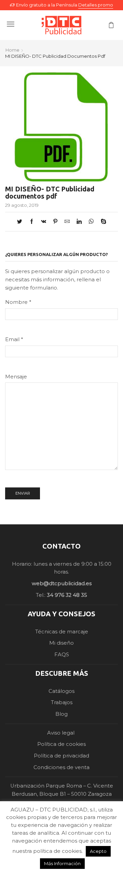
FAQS (61, 655)
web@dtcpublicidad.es (62, 583)
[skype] (101, 222)
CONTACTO (61, 546)
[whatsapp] (91, 222)
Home (12, 50)
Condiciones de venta (61, 767)
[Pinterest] (55, 222)
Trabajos (61, 702)
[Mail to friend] (67, 222)
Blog (61, 714)
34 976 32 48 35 (67, 595)
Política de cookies (61, 744)
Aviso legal (61, 733)
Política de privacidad (61, 756)
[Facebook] (32, 222)
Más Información (62, 863)
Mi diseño (61, 643)
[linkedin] (79, 222)
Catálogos (61, 691)
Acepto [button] (98, 851)
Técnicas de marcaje (61, 632)
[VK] (44, 222)
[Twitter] (21, 222)
